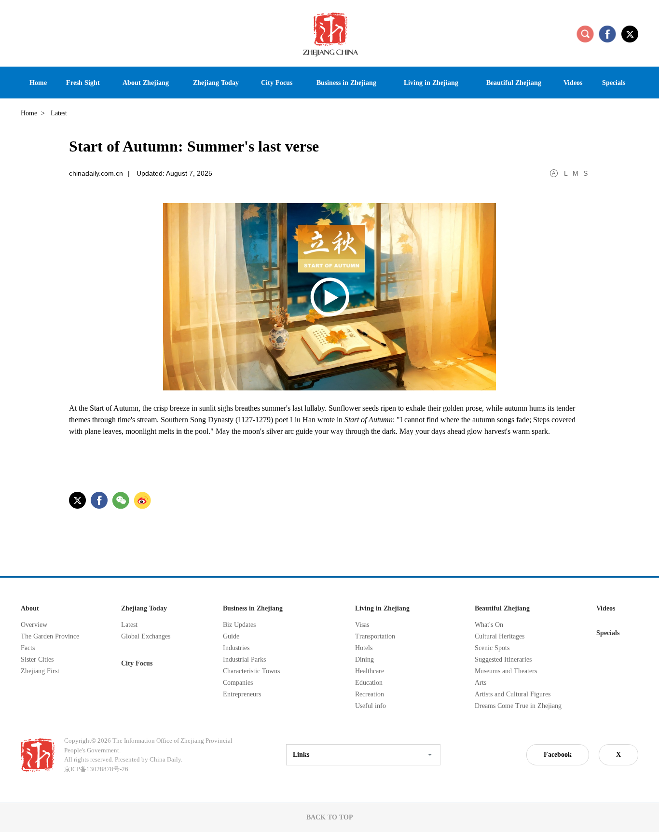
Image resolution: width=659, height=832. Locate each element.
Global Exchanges (145, 636)
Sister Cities (37, 659)
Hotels (363, 648)
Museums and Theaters (506, 671)
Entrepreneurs (242, 694)
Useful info (370, 705)
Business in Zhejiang (253, 608)
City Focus (136, 663)
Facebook (558, 754)
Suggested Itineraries (503, 659)
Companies (238, 682)
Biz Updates (239, 624)
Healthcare (369, 671)
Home (29, 113)
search (585, 33)
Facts (28, 648)
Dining (364, 659)
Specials (607, 633)
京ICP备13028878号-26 (96, 769)
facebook (607, 33)
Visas (362, 624)
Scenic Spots (492, 648)
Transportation (375, 636)
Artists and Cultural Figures (512, 694)
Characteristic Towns (251, 671)
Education (369, 682)
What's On (489, 624)
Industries (236, 648)
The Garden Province (50, 636)
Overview (34, 624)
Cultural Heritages (499, 636)
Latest (129, 624)
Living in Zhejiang (382, 608)
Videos (605, 608)
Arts (480, 682)
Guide (231, 636)
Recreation (369, 694)
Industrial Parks (244, 659)
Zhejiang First (40, 671)
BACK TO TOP (329, 817)
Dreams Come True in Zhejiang (518, 705)
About (30, 608)
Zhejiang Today (144, 608)
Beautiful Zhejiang (502, 608)
